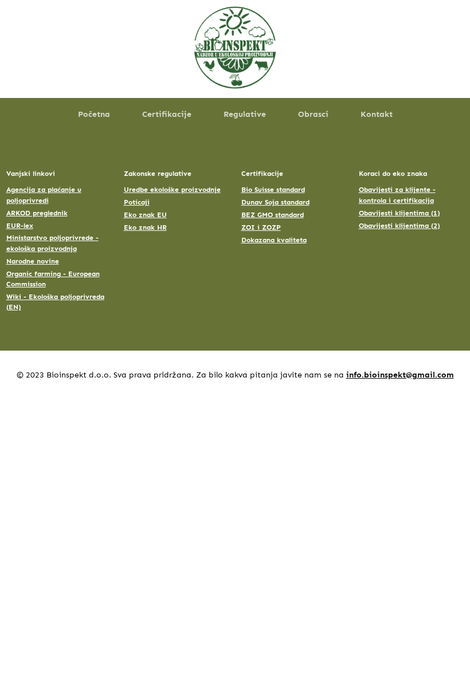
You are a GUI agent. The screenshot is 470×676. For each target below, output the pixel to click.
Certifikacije (166, 114)
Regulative (245, 114)
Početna (94, 114)
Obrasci (313, 114)
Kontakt (377, 114)
